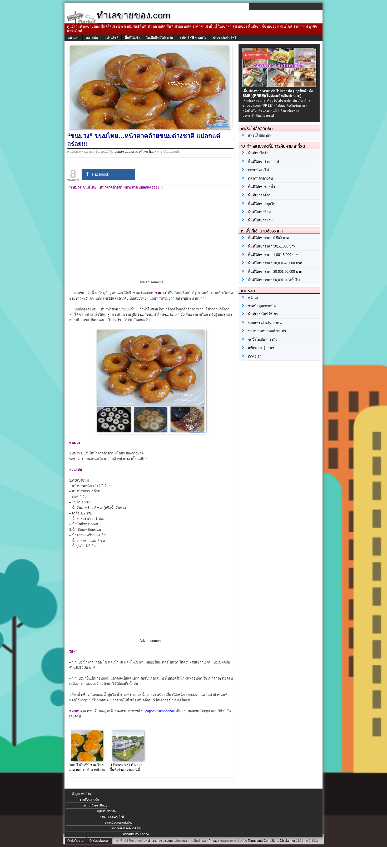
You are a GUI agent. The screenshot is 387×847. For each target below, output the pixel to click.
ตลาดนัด (92, 37)
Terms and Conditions (263, 841)
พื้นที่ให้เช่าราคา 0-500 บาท (268, 238)
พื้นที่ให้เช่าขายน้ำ (261, 187)
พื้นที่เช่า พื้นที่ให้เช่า (263, 314)
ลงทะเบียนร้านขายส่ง (136, 834)
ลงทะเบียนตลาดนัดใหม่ (118, 822)
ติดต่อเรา (254, 356)
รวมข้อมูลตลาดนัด (262, 306)
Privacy (214, 841)
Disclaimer (287, 841)
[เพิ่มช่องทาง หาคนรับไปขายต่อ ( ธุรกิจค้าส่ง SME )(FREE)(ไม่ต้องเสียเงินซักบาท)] (279, 85)
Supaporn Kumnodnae (158, 711)
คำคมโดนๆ (147, 151)
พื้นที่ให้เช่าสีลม (259, 212)
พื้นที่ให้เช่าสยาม (260, 220)
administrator (124, 151)
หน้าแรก (73, 37)
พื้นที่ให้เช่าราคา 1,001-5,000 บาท (273, 255)
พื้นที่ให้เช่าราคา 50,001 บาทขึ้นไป (274, 280)
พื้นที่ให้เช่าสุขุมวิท (261, 204)
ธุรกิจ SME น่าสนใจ (193, 37)
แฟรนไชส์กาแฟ (259, 135)
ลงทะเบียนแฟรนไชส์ (112, 817)
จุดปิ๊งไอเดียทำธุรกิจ (262, 339)
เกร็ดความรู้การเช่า (262, 348)
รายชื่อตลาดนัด (89, 799)
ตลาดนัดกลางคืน (260, 178)
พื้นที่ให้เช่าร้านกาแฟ (263, 162)
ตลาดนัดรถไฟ (258, 170)
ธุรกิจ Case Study (95, 805)
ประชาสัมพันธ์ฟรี (224, 37)
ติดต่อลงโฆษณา (99, 840)
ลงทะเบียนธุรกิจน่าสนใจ (126, 828)
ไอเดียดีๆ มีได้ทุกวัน (159, 37)
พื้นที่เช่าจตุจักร (259, 195)
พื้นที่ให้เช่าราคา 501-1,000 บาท (272, 246)
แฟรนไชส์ (111, 37)
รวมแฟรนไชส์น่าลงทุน (265, 323)
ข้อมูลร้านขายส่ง (106, 811)
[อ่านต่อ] (268, 115)
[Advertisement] (151, 240)
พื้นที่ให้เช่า (132, 37)
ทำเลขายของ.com (160, 841)
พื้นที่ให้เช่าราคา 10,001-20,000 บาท (275, 263)
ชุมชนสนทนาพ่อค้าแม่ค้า (267, 331)
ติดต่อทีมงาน (75, 840)
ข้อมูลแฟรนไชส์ (81, 793)
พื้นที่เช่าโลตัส (258, 153)
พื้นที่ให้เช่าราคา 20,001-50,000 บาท (275, 272)
